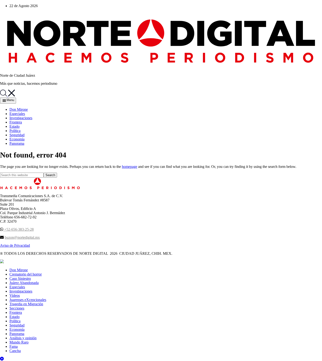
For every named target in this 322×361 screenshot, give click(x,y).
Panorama (16, 334)
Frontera (15, 312)
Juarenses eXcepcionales (27, 300)
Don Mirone (18, 270)
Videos (14, 295)
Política (15, 321)
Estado (14, 317)
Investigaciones (20, 291)
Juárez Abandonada (24, 283)
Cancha (15, 351)
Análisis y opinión (23, 338)
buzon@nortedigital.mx (22, 237)
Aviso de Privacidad (15, 245)
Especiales (17, 287)
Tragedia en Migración (26, 304)
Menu (10, 100)
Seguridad (17, 325)
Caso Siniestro (20, 278)
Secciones (16, 308)
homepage (129, 167)
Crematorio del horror (25, 274)
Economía (17, 329)
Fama (13, 346)
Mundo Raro (19, 342)
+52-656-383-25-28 (18, 229)
